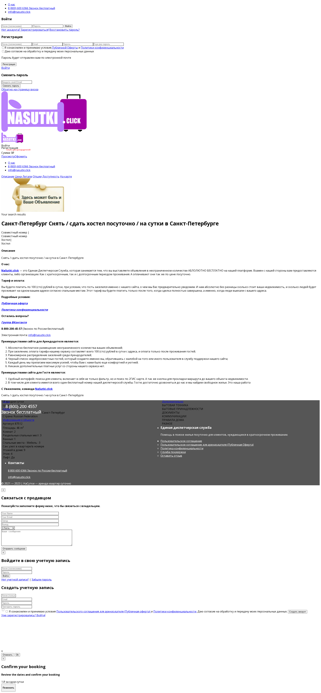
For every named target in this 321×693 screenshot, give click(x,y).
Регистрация (9, 64)
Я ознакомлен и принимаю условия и (64, 47)
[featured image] (36, 211)
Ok (17, 655)
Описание (7, 176)
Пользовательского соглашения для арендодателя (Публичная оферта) (103, 611)
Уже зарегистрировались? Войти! (23, 615)
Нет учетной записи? (15, 579)
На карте (66, 176)
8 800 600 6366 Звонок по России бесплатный (37, 470)
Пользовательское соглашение (181, 441)
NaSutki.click (10, 270)
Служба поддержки (173, 452)
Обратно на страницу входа (19, 89)
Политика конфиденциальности (24, 309)
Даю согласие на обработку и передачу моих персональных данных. (242, 611)
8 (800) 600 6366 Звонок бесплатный (31, 8)
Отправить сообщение (14, 548)
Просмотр (8, 156)
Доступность (50, 176)
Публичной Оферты (64, 47)
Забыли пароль (42, 579)
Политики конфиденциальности (102, 47)
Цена (18, 176)
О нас (11, 4)
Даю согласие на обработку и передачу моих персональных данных (49, 51)
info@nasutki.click (19, 12)
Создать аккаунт (297, 611)
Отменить (8, 655)
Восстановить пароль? (64, 30)
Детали (27, 176)
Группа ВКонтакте (14, 322)
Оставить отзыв (171, 456)
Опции (37, 176)
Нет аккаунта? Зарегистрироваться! (25, 30)
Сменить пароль (11, 86)
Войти (68, 26)
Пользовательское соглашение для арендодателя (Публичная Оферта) (207, 445)
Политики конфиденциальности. (175, 611)
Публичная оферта (14, 303)
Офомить (21, 156)
